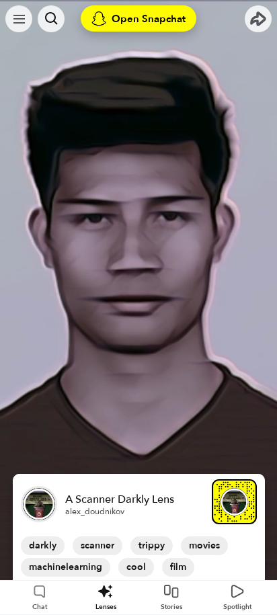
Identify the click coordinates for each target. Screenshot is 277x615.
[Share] (258, 18)
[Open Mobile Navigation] (18, 18)
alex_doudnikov (94, 511)
